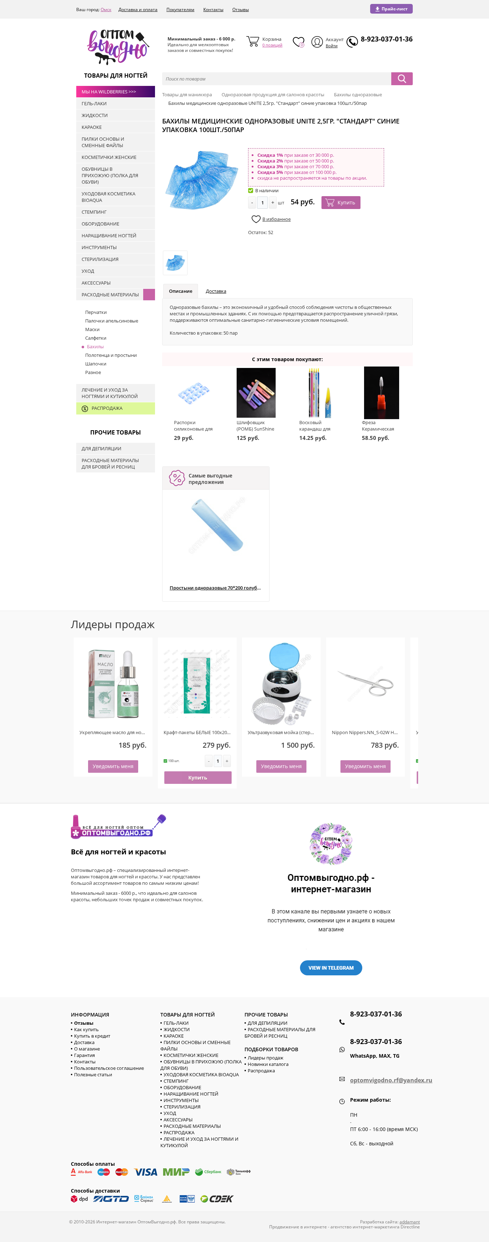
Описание (180, 291)
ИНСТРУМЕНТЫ (181, 1100)
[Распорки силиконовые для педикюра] (193, 393)
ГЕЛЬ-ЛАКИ (176, 1023)
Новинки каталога (268, 1064)
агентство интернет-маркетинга (365, 1227)
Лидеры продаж (266, 1057)
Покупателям (180, 9)
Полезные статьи (93, 1074)
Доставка (216, 291)
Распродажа (261, 1070)
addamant (410, 1222)
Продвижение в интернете (298, 1227)
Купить (346, 202)
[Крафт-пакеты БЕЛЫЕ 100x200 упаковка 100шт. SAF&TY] (197, 683)
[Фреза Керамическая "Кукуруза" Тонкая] (381, 393)
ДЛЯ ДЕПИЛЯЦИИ (267, 1023)
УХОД (170, 1113)
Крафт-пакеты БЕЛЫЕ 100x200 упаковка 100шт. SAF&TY (224, 732)
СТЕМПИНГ (176, 1081)
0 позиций (272, 45)
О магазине (87, 1048)
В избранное (276, 219)
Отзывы (240, 9)
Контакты (213, 9)
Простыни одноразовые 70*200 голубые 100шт (216, 588)
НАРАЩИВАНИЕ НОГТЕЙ (191, 1094)
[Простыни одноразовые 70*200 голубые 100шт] (217, 525)
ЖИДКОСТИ (177, 1029)
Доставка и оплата (138, 9)
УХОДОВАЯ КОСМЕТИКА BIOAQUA (201, 1074)
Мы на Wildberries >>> (109, 91)
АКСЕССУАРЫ (178, 1119)
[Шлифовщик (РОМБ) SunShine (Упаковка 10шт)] (256, 393)
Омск (106, 9)
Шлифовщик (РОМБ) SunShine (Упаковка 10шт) (255, 428)
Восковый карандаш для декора (314, 428)
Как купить (86, 1029)
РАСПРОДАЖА (179, 1132)
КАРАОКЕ (174, 1036)
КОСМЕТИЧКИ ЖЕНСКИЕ (191, 1055)
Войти (332, 45)
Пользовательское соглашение (109, 1068)
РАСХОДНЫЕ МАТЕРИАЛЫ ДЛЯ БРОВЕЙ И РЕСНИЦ (280, 1032)
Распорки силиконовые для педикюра (193, 428)
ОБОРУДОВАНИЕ (182, 1087)
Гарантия (84, 1055)
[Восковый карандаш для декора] (318, 393)
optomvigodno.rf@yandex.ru (391, 1080)
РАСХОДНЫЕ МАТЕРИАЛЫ (192, 1126)
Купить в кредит (92, 1036)
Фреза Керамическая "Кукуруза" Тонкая (378, 432)
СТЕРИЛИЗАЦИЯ (182, 1106)
